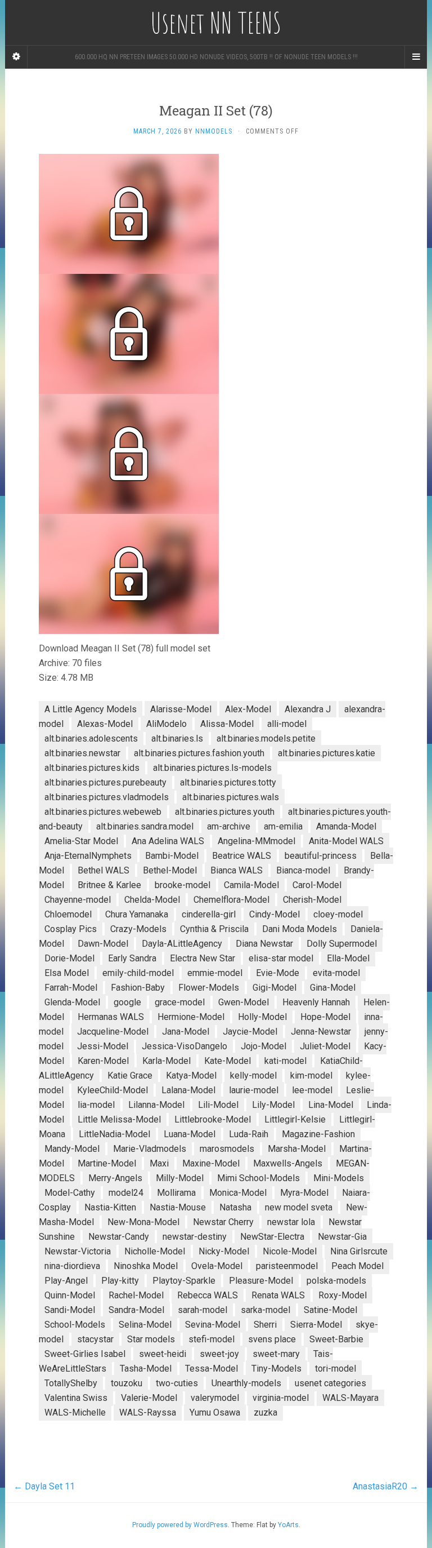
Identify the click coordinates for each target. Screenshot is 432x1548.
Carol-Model (316, 885)
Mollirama (176, 1192)
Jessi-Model (102, 1046)
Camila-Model (251, 885)
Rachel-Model (136, 1295)
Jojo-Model (263, 1046)
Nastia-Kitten (110, 1207)
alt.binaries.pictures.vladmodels (106, 797)
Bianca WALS (236, 870)
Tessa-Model (211, 1368)
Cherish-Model (312, 899)
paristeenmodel (287, 1266)
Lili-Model (218, 1104)
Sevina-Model (212, 1324)
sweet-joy (219, 1354)
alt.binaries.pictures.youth (224, 811)
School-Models (74, 1324)
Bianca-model (303, 870)
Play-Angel (66, 1280)
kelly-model (253, 1075)
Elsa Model (66, 973)
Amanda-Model (346, 826)
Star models (151, 1339)
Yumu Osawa (215, 1412)
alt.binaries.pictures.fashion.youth (199, 753)
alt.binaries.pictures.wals (230, 797)
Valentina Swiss (75, 1397)
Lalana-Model (188, 1090)
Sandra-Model (136, 1310)
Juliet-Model (325, 1046)
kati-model (285, 1060)
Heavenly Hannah (316, 1002)
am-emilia (283, 826)
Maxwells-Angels (287, 1163)
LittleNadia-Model (114, 1134)
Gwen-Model (243, 1002)
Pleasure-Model (261, 1280)
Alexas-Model (105, 723)
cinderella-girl (209, 914)
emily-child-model (138, 973)
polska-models (336, 1280)
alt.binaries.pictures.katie (326, 753)
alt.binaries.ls (177, 738)
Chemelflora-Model (231, 899)
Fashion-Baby (138, 987)
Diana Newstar (264, 943)
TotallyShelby (70, 1383)
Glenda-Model (72, 1002)
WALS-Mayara (350, 1397)
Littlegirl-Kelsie (295, 1119)
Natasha (235, 1207)
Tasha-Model (146, 1368)
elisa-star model (281, 958)
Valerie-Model (149, 1397)
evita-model (336, 973)
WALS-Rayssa (147, 1412)
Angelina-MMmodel (256, 841)
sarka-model (265, 1310)
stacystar (95, 1339)
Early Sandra (132, 958)
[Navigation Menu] (415, 57)
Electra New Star (202, 958)
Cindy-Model (274, 914)
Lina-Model (330, 1104)
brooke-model (182, 885)
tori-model (335, 1368)
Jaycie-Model (250, 1031)
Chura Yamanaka (136, 914)
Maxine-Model (211, 1163)
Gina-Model (333, 987)
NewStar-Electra (272, 1236)
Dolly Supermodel (342, 943)
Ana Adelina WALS (168, 841)
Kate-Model (227, 1060)
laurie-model (253, 1090)
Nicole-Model (290, 1251)
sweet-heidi (162, 1354)
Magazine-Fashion (318, 1134)
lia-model (96, 1104)
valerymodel (215, 1397)
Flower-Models (208, 987)
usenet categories (330, 1383)
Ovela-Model (216, 1266)
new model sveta (298, 1207)
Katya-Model (191, 1075)
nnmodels (213, 131)
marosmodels (227, 1148)
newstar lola (291, 1222)
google (127, 1002)
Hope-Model (325, 1017)
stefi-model (211, 1339)
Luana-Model (189, 1134)
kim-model (311, 1075)
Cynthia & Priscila (214, 929)
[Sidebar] (16, 57)
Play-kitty (120, 1280)
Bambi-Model (172, 855)
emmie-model (214, 973)
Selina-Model (145, 1324)
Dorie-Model (69, 958)
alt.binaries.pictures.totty (228, 782)
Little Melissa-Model (119, 1119)
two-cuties (177, 1383)
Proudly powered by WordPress (180, 1525)
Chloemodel (68, 914)
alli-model (287, 723)
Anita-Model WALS (346, 841)
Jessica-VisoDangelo (184, 1046)
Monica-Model (238, 1192)
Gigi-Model (274, 987)
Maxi (159, 1163)
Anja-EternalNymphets (88, 855)
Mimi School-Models (258, 1178)
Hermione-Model (191, 1017)
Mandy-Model (72, 1148)
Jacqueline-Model (112, 1031)
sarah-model (202, 1310)
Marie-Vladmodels (149, 1148)
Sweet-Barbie (336, 1339)
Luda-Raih (248, 1134)
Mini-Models (338, 1178)
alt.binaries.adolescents (91, 738)
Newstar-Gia (342, 1236)
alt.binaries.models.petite (266, 738)
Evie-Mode (277, 973)
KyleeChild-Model (112, 1090)
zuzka (265, 1412)
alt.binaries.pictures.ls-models (212, 767)
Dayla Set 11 (44, 1486)
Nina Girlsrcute (359, 1251)
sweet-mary (276, 1354)
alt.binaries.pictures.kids (92, 767)
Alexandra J (308, 709)
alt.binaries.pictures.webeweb (102, 811)
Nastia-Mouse (178, 1207)
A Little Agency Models (90, 709)
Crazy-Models (138, 929)
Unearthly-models (246, 1383)
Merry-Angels (115, 1178)
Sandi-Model (69, 1310)
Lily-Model (273, 1104)
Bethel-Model (170, 870)
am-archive (228, 826)
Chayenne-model (77, 899)
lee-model (312, 1090)
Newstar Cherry (223, 1222)
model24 (126, 1192)
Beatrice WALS (241, 855)
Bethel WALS (103, 870)
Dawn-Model (103, 943)
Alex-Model (248, 709)
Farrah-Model (70, 987)
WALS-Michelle (75, 1412)
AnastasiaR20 (385, 1486)
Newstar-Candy (118, 1236)
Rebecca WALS (207, 1295)
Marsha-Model (297, 1148)
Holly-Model (262, 1017)
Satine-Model (330, 1310)
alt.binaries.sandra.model (145, 826)
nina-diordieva (72, 1266)
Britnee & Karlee (109, 885)
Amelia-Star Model (81, 841)
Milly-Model (180, 1178)
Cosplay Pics (70, 929)
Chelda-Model (152, 899)
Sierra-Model (316, 1324)
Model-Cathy (69, 1192)
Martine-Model (107, 1163)
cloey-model (338, 914)
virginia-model (281, 1397)
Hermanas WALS (111, 1017)
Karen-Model (103, 1060)
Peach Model (357, 1266)
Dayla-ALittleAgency (182, 943)
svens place (272, 1339)
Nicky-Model (224, 1251)
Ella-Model (348, 958)
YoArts (288, 1525)
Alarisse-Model (181, 709)
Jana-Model (185, 1031)
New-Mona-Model (143, 1222)
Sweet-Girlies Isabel (84, 1354)
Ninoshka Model (146, 1266)
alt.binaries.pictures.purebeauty (105, 782)
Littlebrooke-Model (212, 1119)
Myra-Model (304, 1192)
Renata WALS (278, 1295)
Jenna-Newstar (321, 1031)
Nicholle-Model (154, 1251)
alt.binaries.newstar (82, 753)
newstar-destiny (195, 1236)
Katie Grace (129, 1075)
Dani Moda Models (299, 929)
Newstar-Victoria (77, 1251)
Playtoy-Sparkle (183, 1280)
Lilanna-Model (156, 1104)
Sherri (265, 1324)
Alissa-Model (227, 723)
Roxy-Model (342, 1295)
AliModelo (166, 723)
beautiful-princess (321, 855)
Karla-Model (166, 1060)
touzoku (126, 1383)
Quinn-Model (69, 1295)
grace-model (180, 1002)
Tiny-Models (276, 1368)
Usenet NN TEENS (216, 22)
